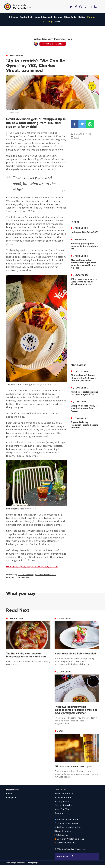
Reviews (58, 17)
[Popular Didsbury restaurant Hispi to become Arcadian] (85, 422)
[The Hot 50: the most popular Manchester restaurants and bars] (28, 641)
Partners (91, 17)
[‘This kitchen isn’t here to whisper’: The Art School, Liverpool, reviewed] (85, 375)
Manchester (12, 789)
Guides (81, 17)
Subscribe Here (63, 797)
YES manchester (25, 575)
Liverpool (11, 797)
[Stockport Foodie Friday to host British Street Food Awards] (85, 406)
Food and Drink (13, 577)
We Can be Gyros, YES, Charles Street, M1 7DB (32, 566)
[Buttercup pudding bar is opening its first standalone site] (85, 244)
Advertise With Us (64, 793)
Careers (59, 813)
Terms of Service (63, 805)
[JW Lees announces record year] (76, 753)
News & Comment (43, 17)
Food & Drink (26, 17)
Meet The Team (63, 809)
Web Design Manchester (16, 863)
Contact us (60, 789)
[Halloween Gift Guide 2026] (85, 229)
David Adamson (14, 110)
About (57, 21)
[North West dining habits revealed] (76, 641)
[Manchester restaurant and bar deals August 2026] (85, 391)
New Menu (26, 577)
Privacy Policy (62, 801)
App (50, 21)
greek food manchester (45, 575)
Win (44, 21)
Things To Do (70, 17)
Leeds (9, 793)
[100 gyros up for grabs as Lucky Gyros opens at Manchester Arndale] (85, 279)
